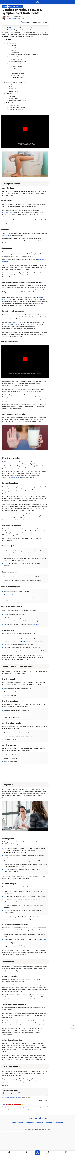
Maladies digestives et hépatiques (14, 1093)
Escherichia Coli (7, 212)
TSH (45, 939)
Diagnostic (9, 93)
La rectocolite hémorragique (19, 57)
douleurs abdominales (11, 324)
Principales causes (11, 43)
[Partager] (73, 1026)
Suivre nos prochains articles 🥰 (14, 1104)
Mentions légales (48, 1122)
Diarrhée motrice (13, 91)
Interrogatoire (12, 96)
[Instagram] (39, 1126)
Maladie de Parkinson (10, 595)
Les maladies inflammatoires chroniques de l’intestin (23, 54)
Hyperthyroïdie (8, 577)
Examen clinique (13, 98)
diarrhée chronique (12, 28)
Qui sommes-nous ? (30, 1122)
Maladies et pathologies (15, 6)
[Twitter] (35, 1126)
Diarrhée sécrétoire (14, 87)
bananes (12, 997)
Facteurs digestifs (16, 71)
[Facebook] (31, 1126)
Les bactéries (15, 48)
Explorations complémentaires (17, 100)
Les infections (12, 45)
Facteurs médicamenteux (18, 77)
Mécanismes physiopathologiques (16, 82)
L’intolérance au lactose (18, 64)
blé (29, 496)
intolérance (6, 462)
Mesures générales (13, 105)
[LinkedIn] (44, 1126)
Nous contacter (40, 1122)
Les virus (13, 50)
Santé (5, 6)
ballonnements (15, 477)
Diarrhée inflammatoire (15, 89)
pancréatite (27, 641)
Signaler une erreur (43, 1100)
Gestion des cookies (59, 1122)
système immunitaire (10, 289)
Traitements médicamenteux (16, 107)
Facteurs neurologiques (17, 75)
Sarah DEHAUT (13, 18)
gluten (45, 487)
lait (21, 464)
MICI (35, 285)
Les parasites (15, 52)
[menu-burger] (37, 2)
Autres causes (12, 80)
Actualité (14, 1122)
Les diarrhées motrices (15, 68)
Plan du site (20, 1122)
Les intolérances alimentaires (17, 61)
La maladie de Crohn (17, 59)
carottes (4, 997)
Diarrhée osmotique (14, 85)
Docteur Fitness (37, 1118)
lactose (14, 462)
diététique (22, 999)
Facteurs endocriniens (17, 73)
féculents (39, 994)
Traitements (9, 103)
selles (44, 28)
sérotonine (36, 624)
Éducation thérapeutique (15, 109)
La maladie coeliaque (17, 66)
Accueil (3, 1097)
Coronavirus (5, 235)
